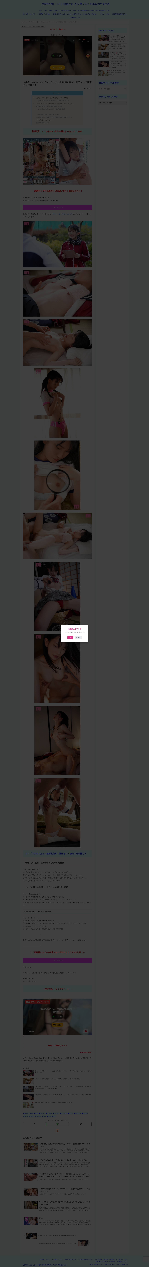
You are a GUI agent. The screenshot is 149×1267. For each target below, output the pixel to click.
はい (70, 637)
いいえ (78, 637)
